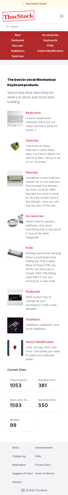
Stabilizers (18, 50)
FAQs (38, 456)
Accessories (50, 35)
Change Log (19, 456)
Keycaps (17, 45)
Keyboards (50, 40)
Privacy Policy (43, 464)
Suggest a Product (22, 473)
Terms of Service (44, 473)
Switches (18, 56)
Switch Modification (50, 50)
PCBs (50, 45)
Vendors (14, 419)
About (15, 447)
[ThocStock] (18, 16)
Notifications (19, 464)
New (18, 35)
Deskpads (17, 40)
